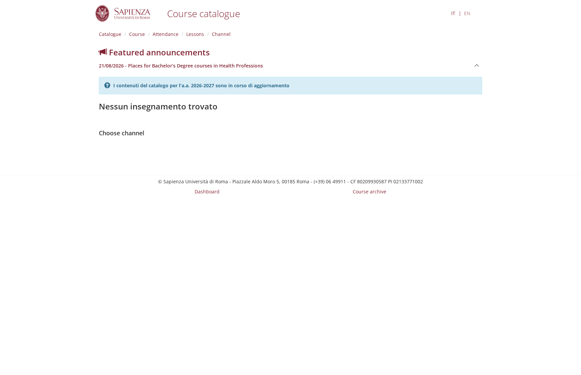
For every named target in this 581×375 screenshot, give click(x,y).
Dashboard (207, 191)
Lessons (195, 34)
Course (137, 34)
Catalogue (110, 34)
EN (467, 13)
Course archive (369, 191)
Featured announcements (158, 52)
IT (453, 13)
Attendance (166, 34)
